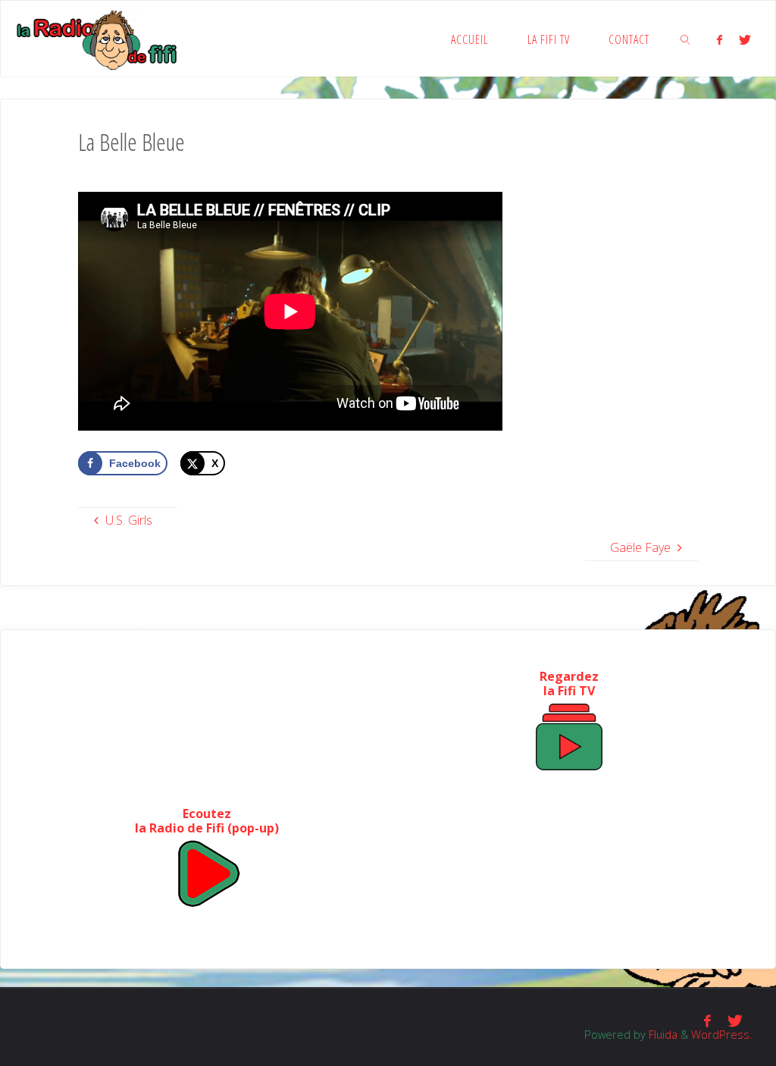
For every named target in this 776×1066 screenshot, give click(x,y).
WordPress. (721, 1034)
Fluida (661, 1034)
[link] (685, 39)
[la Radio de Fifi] (97, 38)
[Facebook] (719, 39)
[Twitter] (745, 39)
